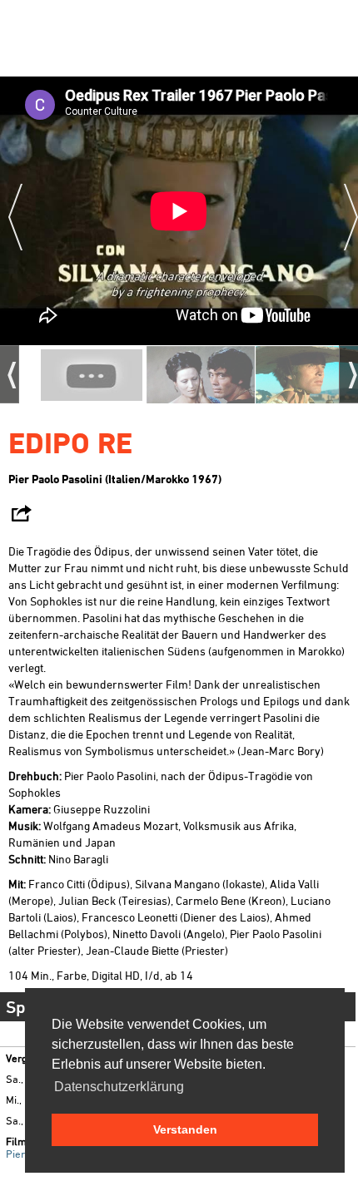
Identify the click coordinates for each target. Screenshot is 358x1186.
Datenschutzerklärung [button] (119, 1087)
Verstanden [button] (185, 1129)
